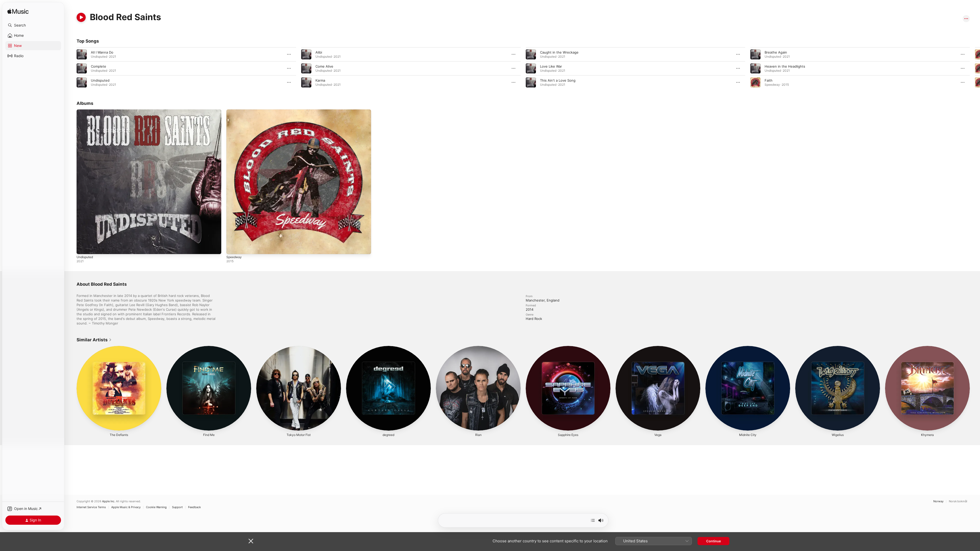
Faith (769, 80)
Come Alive (324, 66)
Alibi (318, 52)
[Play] (81, 17)
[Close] (251, 541)
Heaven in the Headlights (785, 66)
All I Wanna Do (102, 52)
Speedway (234, 111)
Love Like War (551, 66)
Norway (938, 501)
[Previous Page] (71, 68)
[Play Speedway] (233, 248)
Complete (98, 66)
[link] (94, 340)
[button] (33, 25)
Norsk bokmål (958, 501)
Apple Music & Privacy (126, 507)
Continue (713, 541)
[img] (18, 12)
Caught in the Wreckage (559, 52)
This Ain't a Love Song (557, 80)
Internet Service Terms (91, 507)
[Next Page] (974, 68)
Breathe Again (776, 52)
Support (177, 507)
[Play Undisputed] (83, 248)
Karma (320, 80)
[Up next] (593, 520)
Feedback (194, 507)
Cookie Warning (156, 507)
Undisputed (100, 80)
